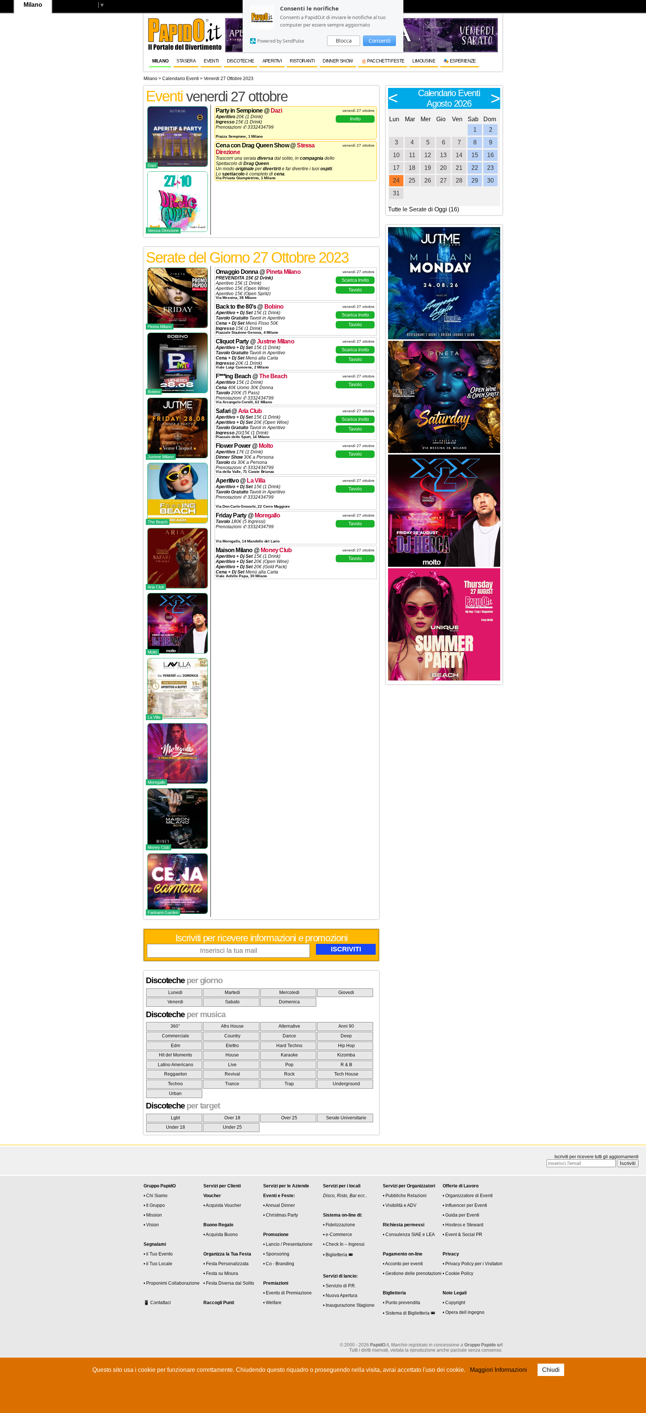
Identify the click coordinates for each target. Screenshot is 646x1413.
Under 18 (175, 1127)
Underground (346, 1083)
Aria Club (250, 411)
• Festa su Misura (220, 1273)
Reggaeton (175, 1074)
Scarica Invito (355, 280)
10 (396, 155)
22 (474, 168)
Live (232, 1064)
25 (412, 180)
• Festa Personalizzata (226, 1263)
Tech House (346, 1074)
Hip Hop (346, 1045)
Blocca (344, 40)
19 (427, 168)
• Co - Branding (278, 1263)
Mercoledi (289, 992)
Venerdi (175, 1001)
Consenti (380, 40)
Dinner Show (338, 61)
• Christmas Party (280, 1215)
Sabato (232, 1001)
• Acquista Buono (220, 1234)
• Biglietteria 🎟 (338, 1254)
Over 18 (232, 1117)
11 (412, 155)
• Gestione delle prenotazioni (412, 1273)
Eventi (211, 61)
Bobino (273, 306)
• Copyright (454, 1302)
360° (175, 1026)
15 (474, 155)
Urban (175, 1093)
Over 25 (289, 1117)
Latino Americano (175, 1064)
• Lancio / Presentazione (288, 1244)
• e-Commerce (337, 1234)
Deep (346, 1036)
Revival (232, 1074)
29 (474, 180)
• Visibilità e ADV (399, 1205)
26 (427, 180)
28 (459, 180)
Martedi (232, 992)
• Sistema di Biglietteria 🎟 (409, 1313)
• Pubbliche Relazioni (405, 1195)
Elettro (232, 1045)
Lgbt (175, 1117)
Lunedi (175, 992)
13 (443, 155)
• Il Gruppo (154, 1205)
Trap (289, 1083)
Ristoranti (302, 61)
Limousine (423, 61)
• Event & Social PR (462, 1234)
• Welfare (272, 1302)
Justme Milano (275, 341)
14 (459, 155)
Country (232, 1036)
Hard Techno (289, 1045)
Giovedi (346, 992)
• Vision (151, 1224)
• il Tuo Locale (158, 1263)
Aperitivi (272, 61)
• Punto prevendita (401, 1302)
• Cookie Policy (458, 1273)
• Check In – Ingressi (343, 1244)
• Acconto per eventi (403, 1263)
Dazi (276, 110)
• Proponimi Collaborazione (172, 1283)
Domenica (289, 1001)
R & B (346, 1064)
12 (427, 155)
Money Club (276, 550)
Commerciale (175, 1036)
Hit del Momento (175, 1055)
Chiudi (551, 1370)
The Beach (273, 376)
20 (443, 168)
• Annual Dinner (279, 1205)
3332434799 (260, 127)
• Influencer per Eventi (465, 1205)
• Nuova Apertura (340, 1295)
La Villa (256, 480)
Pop (289, 1064)
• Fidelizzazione (339, 1224)
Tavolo (355, 290)
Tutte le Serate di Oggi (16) (423, 209)
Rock (289, 1074)
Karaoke (289, 1055)
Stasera (186, 61)
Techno (175, 1083)
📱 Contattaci (157, 1302)
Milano (160, 61)
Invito (355, 119)
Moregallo (267, 515)
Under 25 (232, 1127)
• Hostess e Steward (463, 1224)
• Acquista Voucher (222, 1205)
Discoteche (240, 61)
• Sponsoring (276, 1254)
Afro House (232, 1026)
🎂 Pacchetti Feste (382, 61)
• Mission (153, 1215)
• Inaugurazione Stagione (349, 1305)
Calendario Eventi (180, 78)
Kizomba (346, 1055)
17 (396, 168)
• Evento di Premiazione (287, 1293)
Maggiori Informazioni (498, 1370)
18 (412, 168)
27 (443, 180)
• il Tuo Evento (158, 1254)
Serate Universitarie (346, 1117)
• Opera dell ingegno (464, 1312)
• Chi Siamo (155, 1195)
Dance (289, 1036)
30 (490, 180)
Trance (232, 1083)
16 (490, 155)
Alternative (289, 1026)
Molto (266, 446)
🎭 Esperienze (459, 61)
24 (396, 180)
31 (396, 193)
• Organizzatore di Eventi (468, 1195)
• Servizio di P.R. (339, 1285)
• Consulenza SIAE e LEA (409, 1234)
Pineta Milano (283, 272)
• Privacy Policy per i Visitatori (472, 1263)
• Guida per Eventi (461, 1215)
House (232, 1055)
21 (459, 168)
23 (490, 168)
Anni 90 (346, 1026)
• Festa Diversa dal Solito (228, 1283)
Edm (175, 1045)
